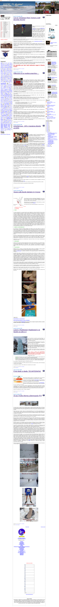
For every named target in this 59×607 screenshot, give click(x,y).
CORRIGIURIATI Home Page (6, 95)
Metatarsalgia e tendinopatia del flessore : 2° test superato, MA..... (54, 63)
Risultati (6, 119)
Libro (10, 107)
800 (4, 81)
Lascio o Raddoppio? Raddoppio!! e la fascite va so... (52, 140)
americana (5, 84)
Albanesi (34, 202)
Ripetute (2, 119)
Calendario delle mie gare (4, 88)
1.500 (1, 63)
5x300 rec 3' (5, 78)
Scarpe (5, 121)
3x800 (4, 74)
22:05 (20, 366)
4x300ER (6, 76)
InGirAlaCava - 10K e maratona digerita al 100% (52, 136)
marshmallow (3, 110)
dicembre (49, 132)
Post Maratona (10, 114)
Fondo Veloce (10, 101)
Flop (7, 100)
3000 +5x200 (5, 71)
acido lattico (4, 82)
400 (7, 74)
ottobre (49, 145)
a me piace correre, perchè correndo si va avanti (51, 105)
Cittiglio (10, 93)
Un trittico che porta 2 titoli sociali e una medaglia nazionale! (54, 93)
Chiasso (5, 92)
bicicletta (2, 86)
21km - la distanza (50, 108)
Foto (10, 102)
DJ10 (8, 98)
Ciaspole (2, 93)
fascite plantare (36, 379)
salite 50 (2, 121)
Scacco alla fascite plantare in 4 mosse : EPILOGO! (22, 320)
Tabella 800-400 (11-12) (5, 126)
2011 (47, 128)
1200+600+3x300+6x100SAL (8, 67)
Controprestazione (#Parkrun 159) (51, 114)
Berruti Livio (9, 85)
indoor (8, 105)
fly (9, 100)
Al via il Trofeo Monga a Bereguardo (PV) (28, 396)
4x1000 (8, 75)
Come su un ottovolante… (53, 70)
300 (4, 70)
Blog (8, 86)
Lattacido (4, 107)
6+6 (8, 79)
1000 (8, 63)
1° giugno (48, 106)
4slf (3, 75)
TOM (25, 145)
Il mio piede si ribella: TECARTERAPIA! (27, 371)
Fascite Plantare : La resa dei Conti (19, 318)
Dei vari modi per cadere (50, 109)
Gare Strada (7, 104)
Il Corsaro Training (50, 111)
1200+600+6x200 (4, 68)
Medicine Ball (7, 110)
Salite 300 (9, 120)
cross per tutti (2, 98)
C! (23, 145)
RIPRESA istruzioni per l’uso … (54, 77)
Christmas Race (9, 92)
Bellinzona (6, 85)
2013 (47, 126)
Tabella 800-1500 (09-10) (5, 124)
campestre (2, 89)
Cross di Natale (8, 97)
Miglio (10, 111)
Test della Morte (9, 128)
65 (43, 191)
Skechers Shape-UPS (6, 122)
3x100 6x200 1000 (9, 72)
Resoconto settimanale (8, 116)
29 (43, 72)
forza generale (3, 102)
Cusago (6, 98)
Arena (2, 85)
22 (43, 17)
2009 (47, 130)
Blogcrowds (8, 134)
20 (43, 329)
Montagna (10, 112)
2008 (47, 131)
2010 (47, 129)
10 (43, 395)
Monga (6, 112)
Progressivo (10, 115)
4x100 (6, 75)
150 (7, 68)
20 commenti (22, 366)
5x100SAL (8, 77)
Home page (27, 526)
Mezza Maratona (4, 111)
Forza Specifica (7, 102)
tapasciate (2, 128)
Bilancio (5, 86)
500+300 (2, 77)
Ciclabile (6, 93)
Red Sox (3, 116)
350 (4, 72)
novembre (49, 144)
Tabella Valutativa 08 (5, 127)
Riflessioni (8, 118)
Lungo (7, 108)
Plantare (1, 114)
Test (5, 128)
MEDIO (11, 110)
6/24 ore (6, 79)
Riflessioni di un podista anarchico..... (26, 73)
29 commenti (22, 121)
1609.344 (10, 68)
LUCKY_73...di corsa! (13, 4)
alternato (2, 84)
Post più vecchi (43, 526)
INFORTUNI (23, 321)
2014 (47, 125)
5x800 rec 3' (2, 79)
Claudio (43, 144)
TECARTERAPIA (41, 382)
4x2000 (11, 75)
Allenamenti (3, 83)
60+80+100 (11, 79)
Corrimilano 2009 (6, 96)
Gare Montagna (6, 103)
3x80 (2, 74)
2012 (47, 127)
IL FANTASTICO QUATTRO (38, 41)
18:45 (20, 68)
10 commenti (22, 523)
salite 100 (2, 120)
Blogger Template (3, 134)
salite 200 (5, 120)
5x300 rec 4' (9, 78)
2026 (47, 122)
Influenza (2, 106)
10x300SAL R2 (2, 66)
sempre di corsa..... (50, 101)
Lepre (8, 107)
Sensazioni (8, 121)
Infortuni (6, 106)
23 (43, 125)
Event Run (2, 100)
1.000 (1, 62)
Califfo (10, 88)
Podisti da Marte (5, 114)
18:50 (20, 187)
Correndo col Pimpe (50, 116)
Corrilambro (2, 96)
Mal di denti (11, 108)
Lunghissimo (4, 108)
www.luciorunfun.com (3, 130)
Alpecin (10, 83)
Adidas (9, 82)
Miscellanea (2, 112)
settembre (49, 146)
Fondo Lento (5, 101)
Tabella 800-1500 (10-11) (5, 125)
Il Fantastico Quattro (3, 105)
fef (5, 100)
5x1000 (5, 77)
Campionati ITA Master (7, 89)
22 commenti (22, 68)
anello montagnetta (9, 84)
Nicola (28, 176)
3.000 (1, 70)
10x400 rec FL (6, 66)
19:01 (20, 523)
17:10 (20, 121)
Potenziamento (4, 115)
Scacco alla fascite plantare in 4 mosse (27, 192)
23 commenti (22, 187)
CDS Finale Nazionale (6, 91)
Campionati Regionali (4, 90)
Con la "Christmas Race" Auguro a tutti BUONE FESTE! (52, 133)
